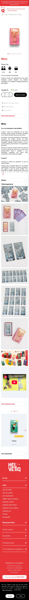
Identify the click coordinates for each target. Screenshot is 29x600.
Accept (10, 596)
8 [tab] (19, 53)
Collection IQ (6, 511)
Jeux (6, 14)
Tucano (10, 441)
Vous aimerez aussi (8, 404)
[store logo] (2, 10)
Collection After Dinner (9, 505)
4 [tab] (12, 53)
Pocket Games (13, 14)
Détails (3, 180)
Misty (19, 14)
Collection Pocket (8, 502)
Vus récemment (6, 454)
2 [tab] (9, 53)
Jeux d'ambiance (7, 496)
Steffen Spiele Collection (10, 499)
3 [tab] (11, 53)
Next (25, 430)
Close (20, 596)
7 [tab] (17, 53)
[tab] (14, 116)
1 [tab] (11, 411)
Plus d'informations (8, 116)
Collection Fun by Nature (10, 508)
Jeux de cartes (7, 490)
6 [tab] (16, 53)
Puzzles (4, 514)
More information (7, 590)
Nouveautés (6, 517)
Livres (4, 478)
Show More (3, 174)
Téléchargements (7, 184)
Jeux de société (7, 493)
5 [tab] (14, 53)
